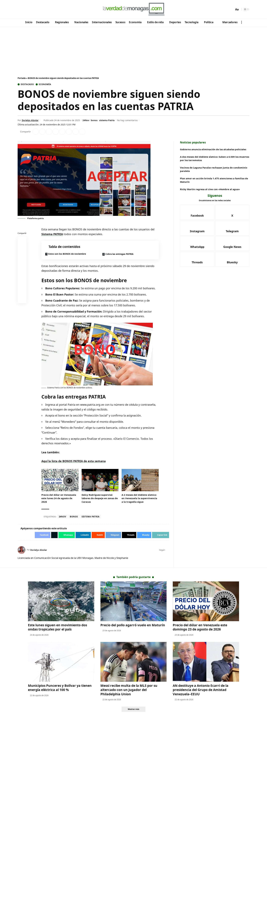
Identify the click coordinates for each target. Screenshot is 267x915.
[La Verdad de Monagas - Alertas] (133, 9)
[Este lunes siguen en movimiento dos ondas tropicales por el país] (61, 601)
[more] (241, 22)
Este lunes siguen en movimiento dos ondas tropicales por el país (57, 627)
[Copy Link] (82, 132)
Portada (22, 78)
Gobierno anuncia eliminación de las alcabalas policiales (213, 149)
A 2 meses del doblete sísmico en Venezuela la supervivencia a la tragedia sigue (139, 498)
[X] (25, 9)
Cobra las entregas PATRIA (119, 253)
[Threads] (45, 9)
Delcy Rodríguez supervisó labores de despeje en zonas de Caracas (100, 498)
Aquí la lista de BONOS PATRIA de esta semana (73, 461)
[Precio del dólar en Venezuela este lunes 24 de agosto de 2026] (59, 480)
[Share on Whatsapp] (49, 132)
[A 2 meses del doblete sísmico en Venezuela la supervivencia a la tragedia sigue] (140, 480)
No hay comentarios (127, 120)
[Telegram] (37, 9)
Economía (45, 84)
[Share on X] (42, 132)
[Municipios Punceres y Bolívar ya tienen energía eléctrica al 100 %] (61, 662)
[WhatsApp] (41, 9)
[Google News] (29, 9)
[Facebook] (20, 9)
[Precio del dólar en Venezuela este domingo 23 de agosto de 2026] (206, 601)
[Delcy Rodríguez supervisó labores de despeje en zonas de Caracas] (100, 480)
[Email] (22, 299)
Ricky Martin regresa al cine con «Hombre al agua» (210, 189)
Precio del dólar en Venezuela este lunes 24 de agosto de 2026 (58, 498)
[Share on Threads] (75, 132)
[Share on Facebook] (36, 132)
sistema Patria (106, 120)
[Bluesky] (50, 9)
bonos (94, 120)
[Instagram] (33, 9)
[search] (231, 9)
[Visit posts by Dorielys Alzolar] (21, 550)
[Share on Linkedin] (56, 132)
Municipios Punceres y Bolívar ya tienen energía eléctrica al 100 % (60, 687)
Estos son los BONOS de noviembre (67, 253)
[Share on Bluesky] (22, 292)
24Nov (86, 120)
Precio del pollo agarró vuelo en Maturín (132, 625)
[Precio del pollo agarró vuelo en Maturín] (133, 601)
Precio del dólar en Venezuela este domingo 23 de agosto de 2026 (200, 627)
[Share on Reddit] (62, 132)
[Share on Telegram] (69, 132)
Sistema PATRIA (52, 234)
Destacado (27, 84)
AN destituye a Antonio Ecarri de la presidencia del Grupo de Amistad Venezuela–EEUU (200, 689)
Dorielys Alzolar (30, 120)
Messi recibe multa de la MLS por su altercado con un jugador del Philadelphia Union (128, 689)
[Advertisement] (133, 49)
